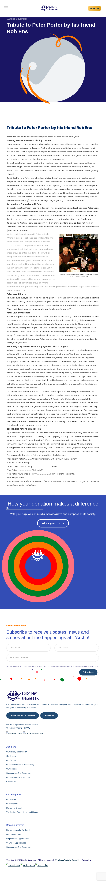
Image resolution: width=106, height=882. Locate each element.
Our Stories (11, 760)
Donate (94, 8)
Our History (11, 756)
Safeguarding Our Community (19, 773)
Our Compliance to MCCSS (18, 777)
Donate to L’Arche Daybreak (22, 715)
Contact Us (49, 715)
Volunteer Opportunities (16, 843)
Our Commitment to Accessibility (20, 764)
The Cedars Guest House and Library (22, 812)
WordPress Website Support (66, 860)
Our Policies (11, 769)
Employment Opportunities (17, 838)
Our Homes (11, 799)
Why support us (51, 523)
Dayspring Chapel (13, 808)
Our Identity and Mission (16, 752)
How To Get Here (13, 834)
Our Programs (12, 804)
